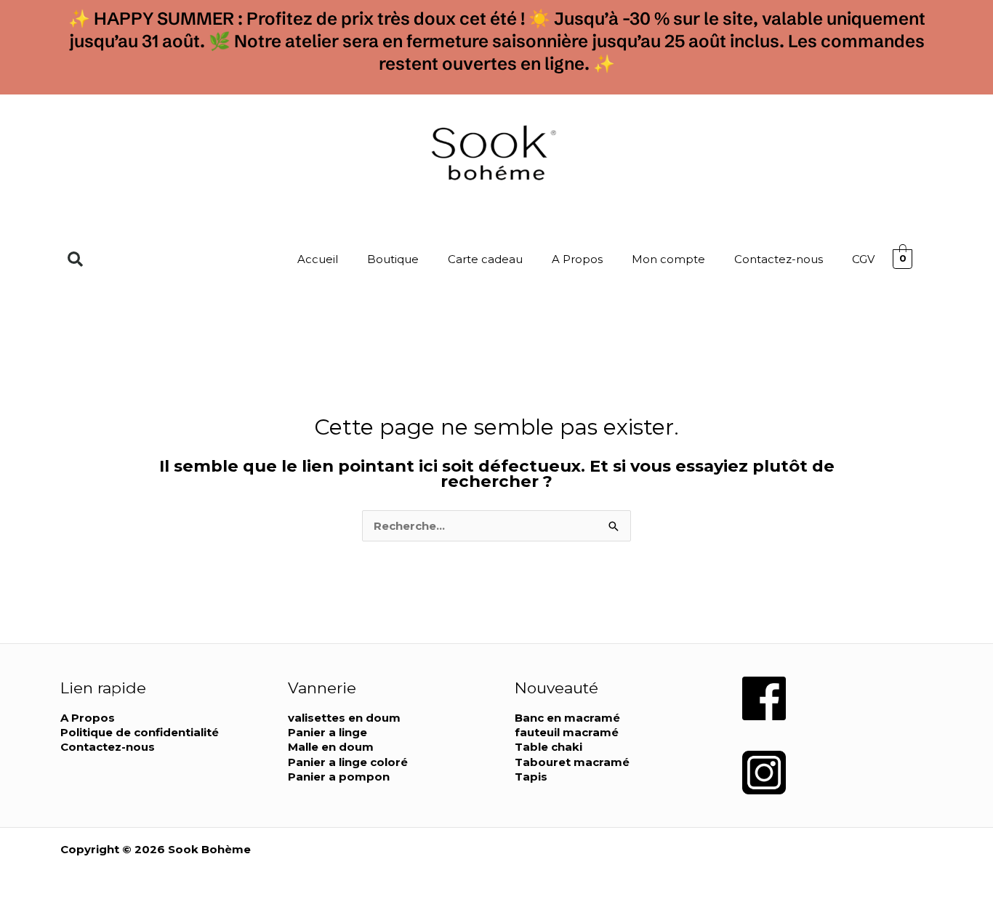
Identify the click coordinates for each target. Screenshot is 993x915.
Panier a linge (327, 732)
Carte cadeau (485, 259)
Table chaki (548, 747)
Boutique (393, 259)
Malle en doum (331, 747)
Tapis (531, 776)
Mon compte (668, 259)
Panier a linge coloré (348, 762)
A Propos (577, 259)
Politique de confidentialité (139, 732)
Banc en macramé (567, 718)
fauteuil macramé (567, 732)
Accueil (317, 259)
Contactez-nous (778, 259)
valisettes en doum (344, 718)
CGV (863, 259)
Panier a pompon (339, 776)
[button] (75, 259)
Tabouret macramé (572, 762)
